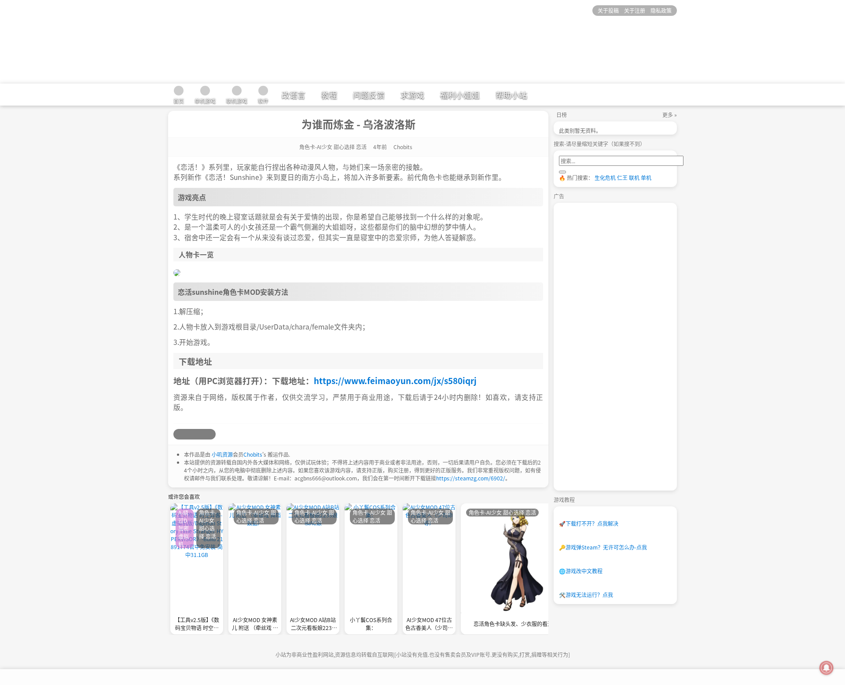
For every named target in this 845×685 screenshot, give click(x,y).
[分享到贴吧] (210, 434)
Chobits (252, 454)
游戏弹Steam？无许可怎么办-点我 (603, 547)
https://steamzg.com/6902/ (470, 478)
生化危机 (605, 177)
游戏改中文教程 (581, 571)
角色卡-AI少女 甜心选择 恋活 (333, 146)
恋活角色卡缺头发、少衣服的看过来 (516, 623)
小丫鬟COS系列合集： (371, 623)
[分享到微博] (178, 434)
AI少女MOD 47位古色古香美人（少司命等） (429, 624)
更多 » (669, 114)
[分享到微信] (200, 434)
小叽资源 (222, 454)
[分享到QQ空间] (189, 434)
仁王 (622, 177)
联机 (634, 177)
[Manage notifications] (826, 668)
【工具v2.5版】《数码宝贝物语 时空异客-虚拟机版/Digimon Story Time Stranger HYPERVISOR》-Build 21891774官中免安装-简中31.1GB (196, 624)
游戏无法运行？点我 (586, 594)
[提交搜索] (562, 172)
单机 (646, 177)
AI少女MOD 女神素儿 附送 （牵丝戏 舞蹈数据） (255, 624)
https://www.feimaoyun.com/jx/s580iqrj (395, 380)
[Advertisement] (625, 347)
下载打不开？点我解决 (588, 523)
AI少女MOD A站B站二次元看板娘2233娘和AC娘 (313, 624)
